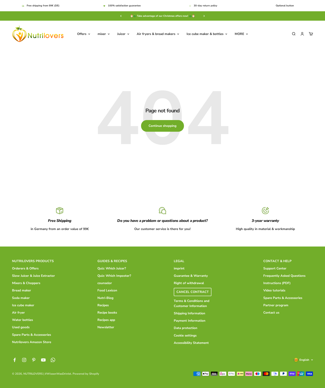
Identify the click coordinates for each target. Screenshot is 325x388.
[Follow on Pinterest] (33, 359)
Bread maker (21, 290)
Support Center (274, 268)
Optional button (285, 5)
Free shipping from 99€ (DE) (43, 5)
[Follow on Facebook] (14, 359)
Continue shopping (162, 126)
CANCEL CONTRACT (192, 292)
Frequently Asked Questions (284, 276)
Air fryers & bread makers (156, 34)
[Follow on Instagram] (24, 359)
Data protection (185, 328)
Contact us (271, 312)
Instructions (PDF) (277, 283)
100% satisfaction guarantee (124, 5)
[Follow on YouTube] (43, 359)
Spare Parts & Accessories (31, 335)
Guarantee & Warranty (191, 276)
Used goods (21, 327)
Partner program (275, 305)
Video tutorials (274, 290)
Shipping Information (189, 313)
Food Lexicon (107, 290)
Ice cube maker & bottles (205, 34)
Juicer (121, 34)
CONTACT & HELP (277, 261)
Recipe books (107, 312)
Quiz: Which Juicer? (111, 268)
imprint (179, 268)
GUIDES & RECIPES (112, 261)
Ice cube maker (23, 305)
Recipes (103, 305)
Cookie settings (185, 335)
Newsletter (105, 327)
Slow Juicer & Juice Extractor (33, 276)
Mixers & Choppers (26, 283)
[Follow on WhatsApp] (52, 359)
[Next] (204, 16)
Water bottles (22, 320)
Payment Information (189, 320)
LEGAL (179, 261)
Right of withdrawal (189, 283)
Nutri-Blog (105, 298)
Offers (81, 34)
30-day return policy (205, 5)
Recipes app (106, 320)
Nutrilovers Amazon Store (31, 342)
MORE (239, 34)
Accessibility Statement (191, 343)
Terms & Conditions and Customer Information (191, 303)
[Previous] (120, 16)
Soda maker (21, 298)
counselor (104, 283)
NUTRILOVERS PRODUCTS (33, 261)
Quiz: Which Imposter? (114, 276)
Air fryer (18, 312)
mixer (102, 34)
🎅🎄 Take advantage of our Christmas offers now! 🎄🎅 (162, 16)
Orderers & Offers (25, 268)
